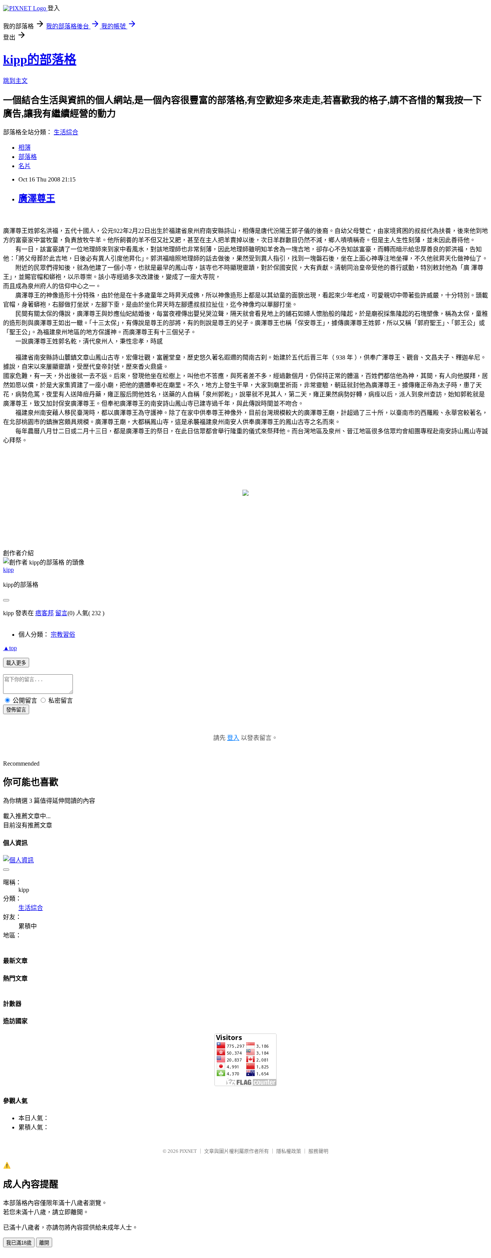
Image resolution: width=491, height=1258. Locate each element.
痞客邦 (44, 613)
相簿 (24, 147)
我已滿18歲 (18, 1243)
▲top (10, 648)
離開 (44, 1243)
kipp (8, 569)
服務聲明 (318, 1151)
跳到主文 (15, 81)
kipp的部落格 (39, 59)
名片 (24, 166)
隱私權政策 (288, 1151)
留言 (61, 613)
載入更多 (16, 663)
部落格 (27, 157)
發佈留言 (16, 710)
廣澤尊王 (36, 198)
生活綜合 (66, 132)
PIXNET (188, 1151)
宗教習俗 (63, 634)
